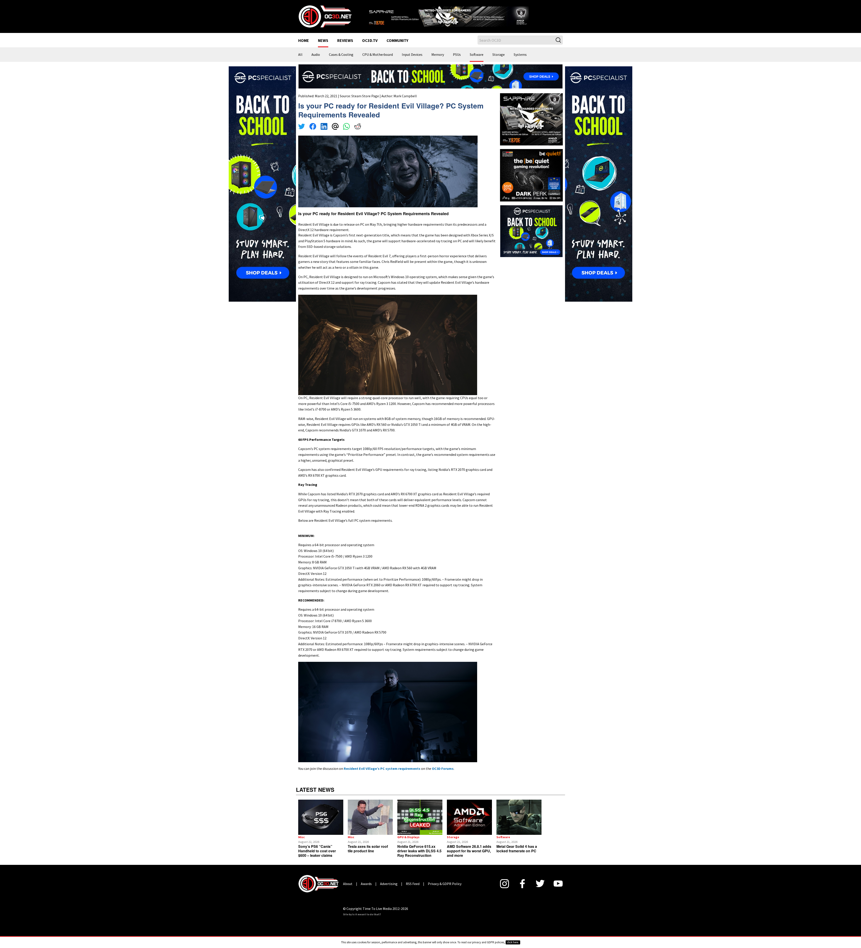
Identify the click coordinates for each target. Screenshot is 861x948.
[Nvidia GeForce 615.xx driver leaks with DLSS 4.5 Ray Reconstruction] (419, 822)
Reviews (345, 46)
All (300, 60)
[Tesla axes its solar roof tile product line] (370, 822)
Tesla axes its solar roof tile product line (368, 854)
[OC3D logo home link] (325, 19)
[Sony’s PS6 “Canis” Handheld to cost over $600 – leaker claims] (320, 822)
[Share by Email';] (335, 133)
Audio (315, 60)
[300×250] (531, 236)
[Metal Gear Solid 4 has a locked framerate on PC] (518, 822)
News (323, 46)
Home (303, 46)
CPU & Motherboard (377, 60)
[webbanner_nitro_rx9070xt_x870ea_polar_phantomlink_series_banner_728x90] (464, 17)
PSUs (457, 60)
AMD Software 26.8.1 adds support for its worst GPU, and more (469, 856)
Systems (520, 60)
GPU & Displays (408, 843)
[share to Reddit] (357, 133)
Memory (437, 60)
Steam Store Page (365, 101)
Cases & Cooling (341, 60)
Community (397, 46)
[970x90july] (430, 81)
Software (476, 60)
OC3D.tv (370, 46)
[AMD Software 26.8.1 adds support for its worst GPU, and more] (469, 822)
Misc (301, 843)
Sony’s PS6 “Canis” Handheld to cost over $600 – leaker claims (317, 856)
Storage (498, 60)
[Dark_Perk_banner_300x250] (531, 180)
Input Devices (412, 60)
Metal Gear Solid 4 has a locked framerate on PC (516, 854)
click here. (513, 942)
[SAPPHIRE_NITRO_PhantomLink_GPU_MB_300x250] (531, 124)
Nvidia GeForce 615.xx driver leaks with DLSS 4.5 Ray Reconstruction (419, 856)
